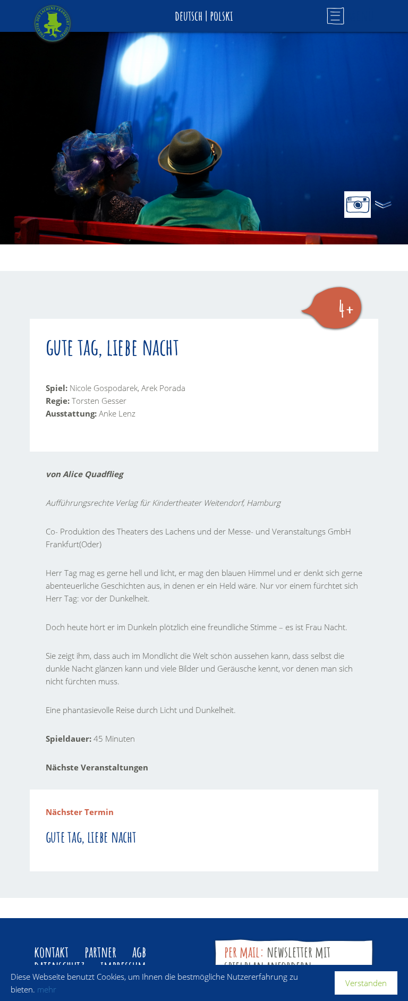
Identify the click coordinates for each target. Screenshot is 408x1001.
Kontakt (51, 952)
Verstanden (366, 983)
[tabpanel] (204, 138)
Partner (100, 952)
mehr (46, 989)
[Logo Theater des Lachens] (52, 23)
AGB (139, 952)
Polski (221, 15)
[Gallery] (357, 204)
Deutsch (188, 15)
